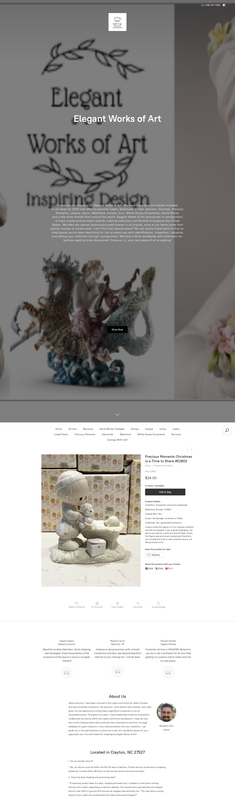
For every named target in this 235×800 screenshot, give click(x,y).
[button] (154, 555)
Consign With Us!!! (117, 439)
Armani (73, 428)
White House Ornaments (151, 434)
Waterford (125, 434)
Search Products (77, 607)
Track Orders (117, 607)
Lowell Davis (61, 434)
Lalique (149, 428)
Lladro (176, 428)
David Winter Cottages (112, 428)
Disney (135, 428)
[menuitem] (188, 450)
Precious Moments (85, 434)
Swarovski (107, 434)
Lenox (163, 428)
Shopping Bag (158, 607)
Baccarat (88, 428)
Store (148, 465)
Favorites (137, 607)
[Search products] (227, 430)
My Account (97, 607)
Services (176, 434)
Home (58, 428)
